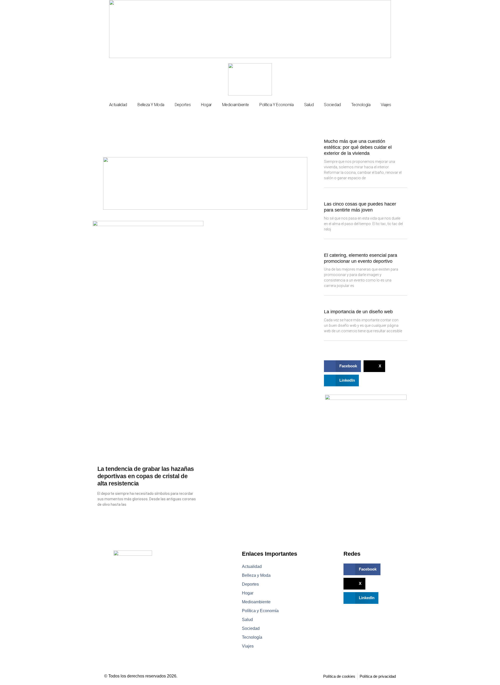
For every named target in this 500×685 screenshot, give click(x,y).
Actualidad (118, 104)
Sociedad (332, 104)
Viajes (386, 104)
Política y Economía (276, 104)
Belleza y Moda (151, 104)
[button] (342, 366)
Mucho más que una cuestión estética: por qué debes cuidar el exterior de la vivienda (358, 147)
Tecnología (361, 104)
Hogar (206, 104)
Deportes (183, 104)
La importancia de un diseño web (358, 311)
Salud (309, 104)
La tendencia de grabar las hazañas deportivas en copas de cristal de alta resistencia (145, 476)
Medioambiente (235, 104)
